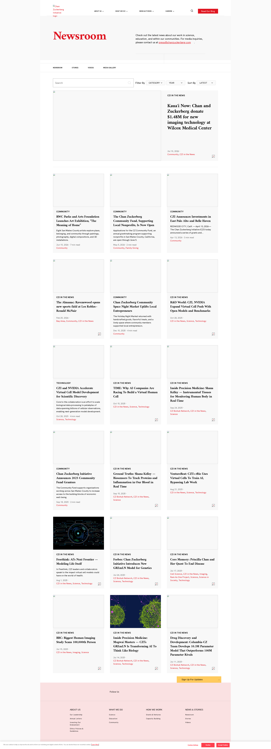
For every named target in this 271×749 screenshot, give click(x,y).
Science (190, 321)
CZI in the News (187, 154)
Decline (208, 745)
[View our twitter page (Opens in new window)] (152, 691)
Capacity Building (153, 719)
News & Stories (145, 11)
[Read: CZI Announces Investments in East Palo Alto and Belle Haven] (192, 213)
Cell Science (176, 574)
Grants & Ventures (153, 715)
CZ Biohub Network (179, 411)
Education (113, 719)
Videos (91, 68)
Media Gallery (109, 68)
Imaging (203, 574)
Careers (169, 11)
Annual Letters (76, 719)
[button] (155, 82)
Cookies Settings (193, 745)
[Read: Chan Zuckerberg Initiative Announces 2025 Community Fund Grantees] (78, 470)
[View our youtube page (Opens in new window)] (159, 691)
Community (172, 154)
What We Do (120, 11)
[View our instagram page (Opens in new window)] (131, 691)
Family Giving (132, 248)
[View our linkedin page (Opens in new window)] (145, 691)
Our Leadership (76, 715)
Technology (200, 321)
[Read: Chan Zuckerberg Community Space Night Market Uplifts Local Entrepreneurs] (135, 298)
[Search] (192, 11)
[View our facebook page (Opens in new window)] (124, 691)
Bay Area (60, 321)
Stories (75, 68)
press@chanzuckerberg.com (175, 42)
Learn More (95, 744)
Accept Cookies (223, 745)
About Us (98, 11)
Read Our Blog (208, 11)
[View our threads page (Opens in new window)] (138, 691)
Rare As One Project (179, 577)
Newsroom (57, 68)
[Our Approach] (59, 11)
